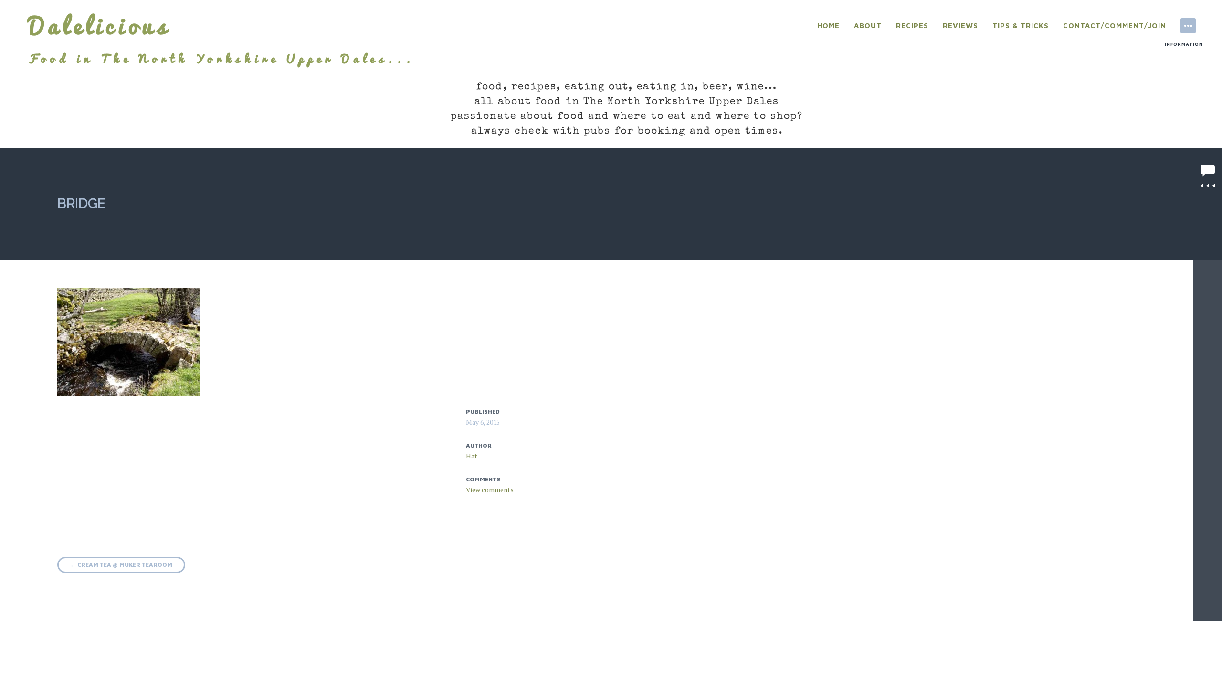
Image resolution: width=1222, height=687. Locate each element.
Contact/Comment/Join (1114, 25)
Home (828, 25)
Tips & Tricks (1020, 25)
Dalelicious (99, 26)
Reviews (960, 25)
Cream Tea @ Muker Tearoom (121, 564)
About (868, 25)
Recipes (912, 25)
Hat (471, 455)
